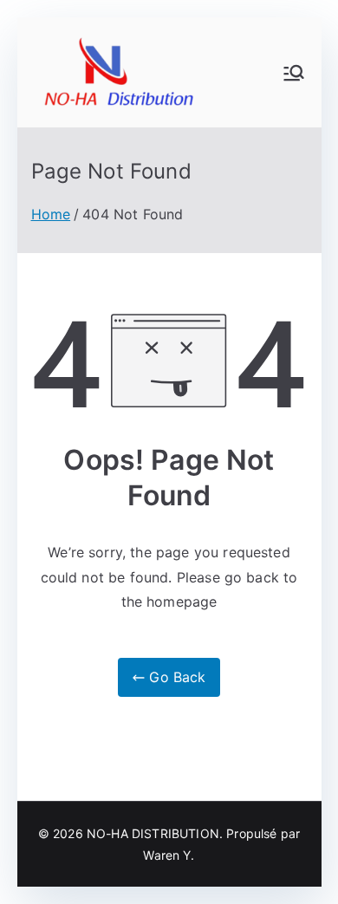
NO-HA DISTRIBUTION (153, 833)
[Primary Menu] (294, 73)
